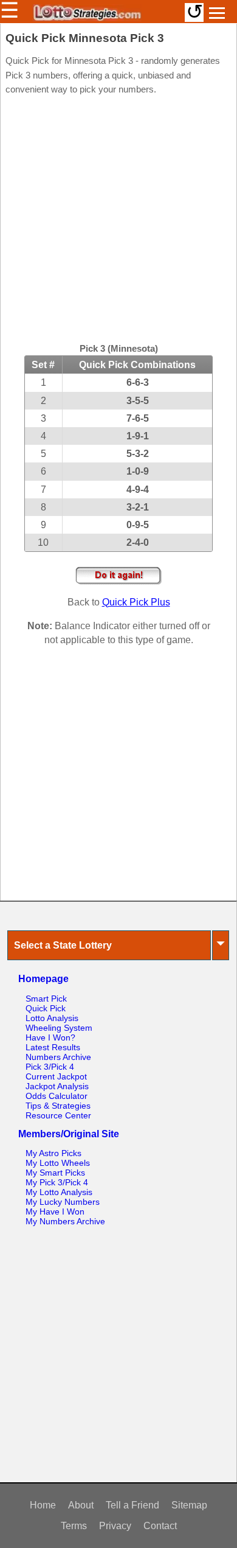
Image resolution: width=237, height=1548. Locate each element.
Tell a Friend (132, 1505)
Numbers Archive (58, 1057)
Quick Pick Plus (136, 602)
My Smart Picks (55, 1172)
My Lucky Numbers (63, 1202)
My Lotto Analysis (59, 1192)
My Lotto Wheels (58, 1163)
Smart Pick (46, 998)
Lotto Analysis (52, 1018)
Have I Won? (50, 1037)
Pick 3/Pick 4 (50, 1067)
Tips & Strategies (58, 1105)
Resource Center (58, 1115)
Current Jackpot (56, 1076)
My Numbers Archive (65, 1221)
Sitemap (189, 1505)
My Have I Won (55, 1211)
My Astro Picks (53, 1153)
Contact (160, 1526)
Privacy (115, 1526)
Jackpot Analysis (57, 1086)
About (81, 1505)
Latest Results (53, 1047)
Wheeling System (59, 1028)
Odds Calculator (57, 1096)
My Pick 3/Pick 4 (57, 1182)
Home (43, 1505)
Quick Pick (46, 1008)
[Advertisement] (118, 221)
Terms (74, 1526)
